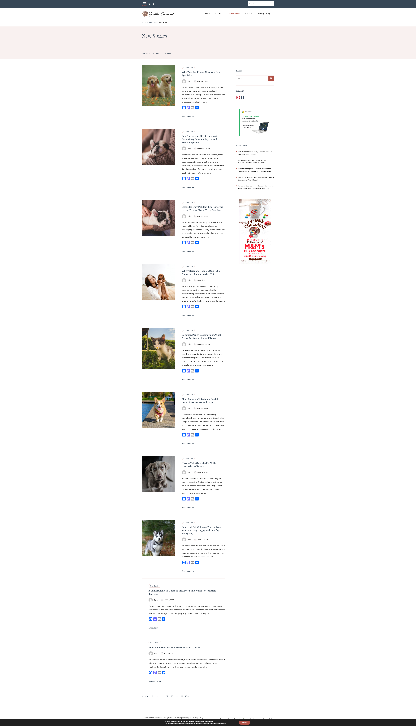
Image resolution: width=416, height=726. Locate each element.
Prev (147, 696)
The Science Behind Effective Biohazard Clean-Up (176, 647)
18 (182, 696)
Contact (248, 14)
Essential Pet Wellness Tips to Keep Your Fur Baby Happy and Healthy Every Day (201, 530)
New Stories (234, 14)
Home (207, 14)
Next (187, 696)
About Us (219, 14)
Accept (244, 723)
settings (223, 724)
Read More (186, 116)
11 (163, 696)
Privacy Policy (264, 14)
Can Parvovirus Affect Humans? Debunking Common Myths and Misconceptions (199, 139)
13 (172, 696)
